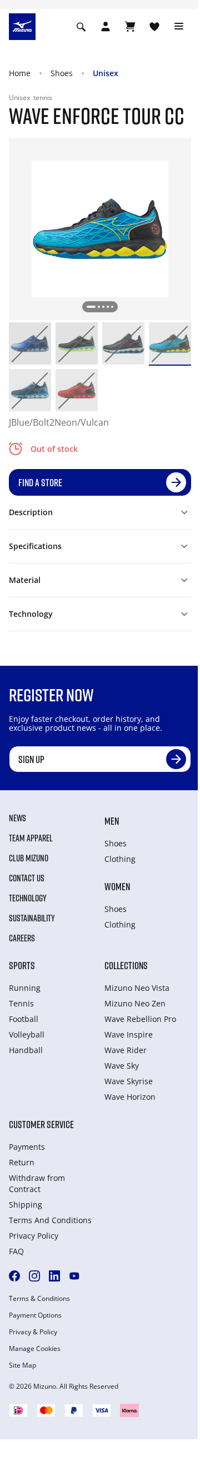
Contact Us (26, 878)
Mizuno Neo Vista (136, 988)
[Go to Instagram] (34, 1275)
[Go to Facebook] (14, 1275)
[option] (30, 343)
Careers (22, 938)
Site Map (22, 1365)
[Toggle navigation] (179, 26)
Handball (26, 1050)
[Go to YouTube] (74, 1275)
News (17, 818)
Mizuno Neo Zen (135, 1003)
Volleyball (26, 1034)
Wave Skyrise (128, 1081)
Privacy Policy (33, 1235)
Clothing (120, 859)
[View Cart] (130, 26)
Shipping (25, 1204)
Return (21, 1162)
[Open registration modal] (105, 26)
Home (20, 73)
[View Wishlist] (154, 26)
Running (25, 988)
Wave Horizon (130, 1096)
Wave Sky (121, 1065)
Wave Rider (125, 1050)
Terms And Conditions (50, 1220)
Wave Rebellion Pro (140, 1019)
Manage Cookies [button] (35, 1349)
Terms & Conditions (39, 1299)
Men (111, 821)
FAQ (16, 1251)
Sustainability (32, 918)
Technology (28, 898)
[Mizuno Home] (22, 25)
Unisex (105, 73)
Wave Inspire (128, 1034)
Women (117, 886)
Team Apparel (31, 838)
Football (23, 1019)
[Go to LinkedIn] (54, 1275)
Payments (27, 1146)
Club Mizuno (28, 858)
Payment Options (35, 1315)
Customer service (41, 1124)
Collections (126, 965)
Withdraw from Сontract (37, 1183)
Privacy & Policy (33, 1332)
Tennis (21, 1003)
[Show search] (81, 26)
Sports (22, 965)
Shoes (62, 73)
